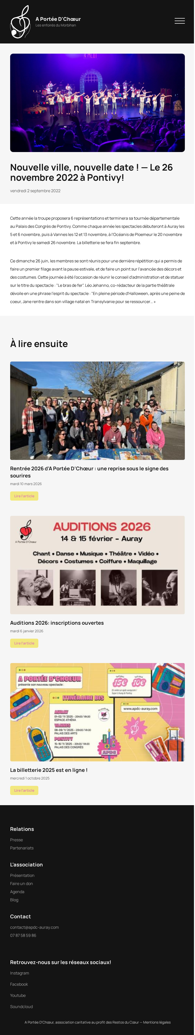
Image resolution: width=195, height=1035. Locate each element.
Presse (16, 840)
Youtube (18, 995)
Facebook (19, 984)
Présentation (22, 875)
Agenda (17, 891)
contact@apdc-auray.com (34, 927)
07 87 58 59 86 (23, 935)
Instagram (19, 973)
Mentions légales (157, 1022)
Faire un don (21, 883)
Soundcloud (21, 1006)
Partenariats (22, 848)
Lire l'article (24, 495)
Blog (14, 900)
